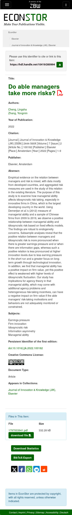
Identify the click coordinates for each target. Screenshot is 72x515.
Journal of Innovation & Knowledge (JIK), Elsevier (34, 45)
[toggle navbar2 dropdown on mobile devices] (66, 4)
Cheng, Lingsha (17, 109)
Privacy (30, 512)
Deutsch (64, 512)
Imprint (21, 512)
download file (20, 435)
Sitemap (40, 512)
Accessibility (52, 512)
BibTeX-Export (22, 457)
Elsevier (15, 38)
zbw (35, 5)
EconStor (12, 32)
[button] (14, 469)
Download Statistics (26, 448)
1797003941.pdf (18, 430)
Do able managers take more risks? (34, 89)
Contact (13, 512)
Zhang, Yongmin (18, 113)
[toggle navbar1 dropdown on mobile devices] (7, 4)
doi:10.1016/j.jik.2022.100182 (25, 348)
